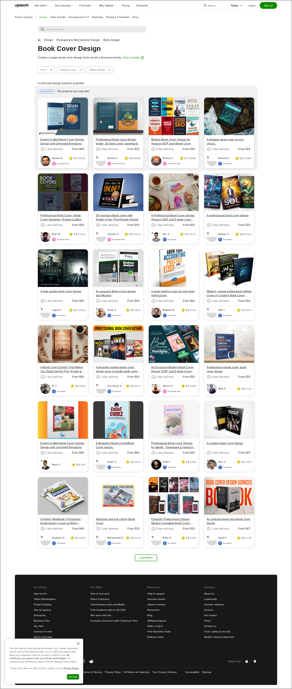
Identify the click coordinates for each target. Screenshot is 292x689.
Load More (146, 557)
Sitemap (206, 672)
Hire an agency (42, 610)
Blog (149, 615)
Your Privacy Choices (167, 672)
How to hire (40, 593)
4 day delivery (220, 376)
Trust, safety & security (217, 631)
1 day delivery (54, 149)
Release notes (155, 637)
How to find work (100, 593)
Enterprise (40, 615)
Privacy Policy (113, 672)
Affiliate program (156, 620)
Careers (208, 610)
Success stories (156, 599)
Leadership (210, 599)
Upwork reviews (156, 604)
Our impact (210, 615)
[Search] (205, 5)
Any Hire (39, 626)
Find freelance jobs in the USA (108, 610)
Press (207, 620)
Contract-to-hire (43, 631)
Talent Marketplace (45, 599)
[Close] (78, 643)
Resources (153, 610)
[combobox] (46, 69)
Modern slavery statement (219, 637)
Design (48, 40)
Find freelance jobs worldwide (108, 604)
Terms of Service (92, 672)
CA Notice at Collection (137, 672)
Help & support (155, 593)
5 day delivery (165, 300)
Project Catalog (23, 17)
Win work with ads (101, 615)
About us (209, 593)
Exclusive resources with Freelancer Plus (114, 620)
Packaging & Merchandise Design (78, 40)
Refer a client (155, 626)
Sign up (268, 5)
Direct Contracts (43, 637)
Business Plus (42, 620)
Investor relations (214, 604)
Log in (252, 5)
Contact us (210, 626)
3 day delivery (220, 149)
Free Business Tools (159, 631)
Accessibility (192, 672)
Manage (73, 676)
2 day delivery (109, 149)
